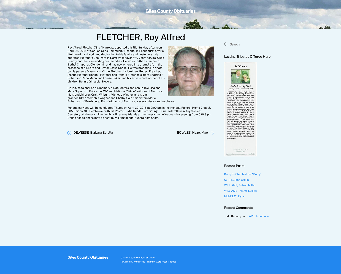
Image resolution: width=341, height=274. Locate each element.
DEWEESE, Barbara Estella (93, 132)
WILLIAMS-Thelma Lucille (240, 190)
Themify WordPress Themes (161, 261)
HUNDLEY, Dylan (234, 196)
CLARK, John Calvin (236, 179)
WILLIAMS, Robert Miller (240, 185)
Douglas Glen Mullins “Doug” (242, 174)
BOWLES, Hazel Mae (192, 132)
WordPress (139, 261)
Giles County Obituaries (135, 257)
